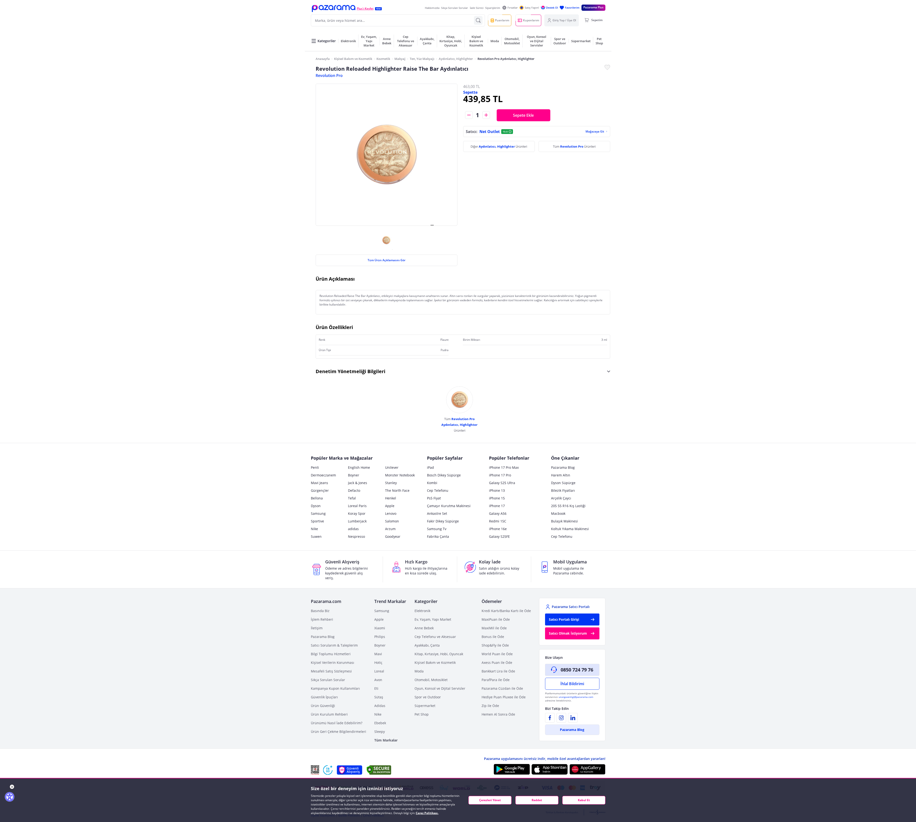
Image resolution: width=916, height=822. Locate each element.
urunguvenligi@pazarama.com (576, 697)
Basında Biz (320, 610)
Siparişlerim (492, 8)
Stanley (391, 482)
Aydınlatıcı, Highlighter (456, 59)
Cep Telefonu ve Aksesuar (435, 636)
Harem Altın (560, 475)
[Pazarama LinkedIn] (573, 718)
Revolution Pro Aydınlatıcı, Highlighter (506, 59)
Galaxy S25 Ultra (502, 482)
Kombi (432, 482)
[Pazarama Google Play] (512, 769)
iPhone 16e (498, 529)
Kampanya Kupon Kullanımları (335, 688)
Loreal (379, 671)
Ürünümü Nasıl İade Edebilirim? (336, 723)
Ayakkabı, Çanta (427, 645)
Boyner (353, 475)
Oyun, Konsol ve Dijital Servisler (440, 688)
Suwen (316, 536)
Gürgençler (320, 490)
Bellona (317, 498)
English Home (359, 467)
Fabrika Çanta (438, 536)
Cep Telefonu (437, 490)
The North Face (397, 490)
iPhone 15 (497, 498)
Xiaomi (379, 628)
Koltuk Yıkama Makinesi (570, 529)
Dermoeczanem (323, 475)
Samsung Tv (436, 529)
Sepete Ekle (523, 115)
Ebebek (380, 723)
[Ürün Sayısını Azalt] (469, 115)
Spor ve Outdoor (428, 697)
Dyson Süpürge (563, 482)
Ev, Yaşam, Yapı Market (433, 619)
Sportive (317, 521)
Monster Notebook (400, 475)
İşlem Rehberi (322, 619)
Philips (379, 636)
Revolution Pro (329, 75)
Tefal (352, 498)
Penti (315, 467)
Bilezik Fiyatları (563, 490)
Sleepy (379, 731)
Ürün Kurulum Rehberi (329, 714)
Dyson (316, 506)
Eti (376, 688)
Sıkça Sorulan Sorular (454, 8)
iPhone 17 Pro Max (504, 467)
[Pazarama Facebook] (550, 718)
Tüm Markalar (386, 740)
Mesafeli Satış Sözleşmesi (331, 671)
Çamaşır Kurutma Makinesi (449, 506)
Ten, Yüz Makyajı (422, 59)
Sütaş (378, 697)
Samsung (318, 513)
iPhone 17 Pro (500, 475)
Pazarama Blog (563, 467)
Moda (419, 671)
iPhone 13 (497, 490)
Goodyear (392, 536)
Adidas (379, 705)
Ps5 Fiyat (434, 498)
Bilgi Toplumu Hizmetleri (331, 654)
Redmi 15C (497, 521)
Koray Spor (356, 513)
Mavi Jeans (319, 482)
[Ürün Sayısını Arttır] (486, 115)
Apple (389, 506)
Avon (378, 679)
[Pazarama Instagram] (561, 718)
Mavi (378, 654)
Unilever (391, 467)
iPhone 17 (497, 506)
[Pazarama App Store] (550, 769)
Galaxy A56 (497, 513)
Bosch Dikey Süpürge (444, 475)
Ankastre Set (437, 513)
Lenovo (390, 513)
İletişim (317, 628)
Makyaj (399, 59)
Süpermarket (425, 705)
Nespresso (356, 536)
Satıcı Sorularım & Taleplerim (334, 645)
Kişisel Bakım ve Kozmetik (353, 59)
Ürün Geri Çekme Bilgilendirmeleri (338, 731)
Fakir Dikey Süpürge (443, 521)
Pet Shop (422, 714)
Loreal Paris (357, 506)
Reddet (537, 800)
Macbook (558, 513)
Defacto (354, 490)
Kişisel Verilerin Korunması (332, 662)
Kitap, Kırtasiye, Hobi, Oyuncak (439, 654)
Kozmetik (383, 59)
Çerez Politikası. (427, 813)
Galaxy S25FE (499, 536)
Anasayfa (323, 59)
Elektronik (422, 610)
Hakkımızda (432, 8)
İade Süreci (477, 8)
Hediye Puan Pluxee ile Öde (504, 697)
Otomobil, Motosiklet (431, 679)
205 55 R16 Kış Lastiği (568, 506)
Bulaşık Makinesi (564, 521)
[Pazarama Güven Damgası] (328, 770)
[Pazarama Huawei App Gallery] (587, 769)
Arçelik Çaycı (561, 498)
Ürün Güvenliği (323, 705)
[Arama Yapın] (478, 20)
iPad (430, 467)
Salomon (392, 521)
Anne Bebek (424, 628)
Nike (314, 529)
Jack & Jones (357, 482)
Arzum (390, 529)
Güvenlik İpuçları (324, 697)
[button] (333, 8)
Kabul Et (584, 800)
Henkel (390, 498)
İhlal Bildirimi (572, 683)
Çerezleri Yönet (490, 800)
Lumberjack (357, 521)
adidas (353, 529)
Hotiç (378, 662)
